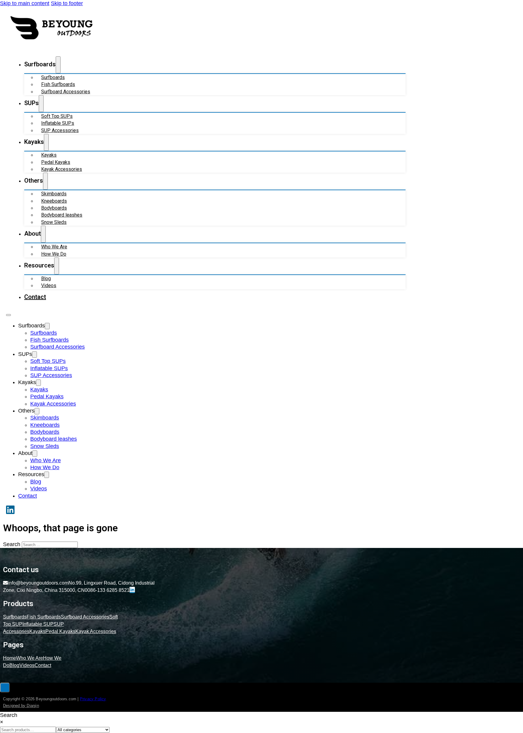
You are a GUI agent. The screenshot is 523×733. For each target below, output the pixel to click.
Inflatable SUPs (57, 123)
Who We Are (54, 247)
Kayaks (49, 155)
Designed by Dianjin (21, 705)
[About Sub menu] (43, 234)
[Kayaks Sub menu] (46, 142)
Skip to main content (24, 3)
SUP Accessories (60, 130)
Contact (35, 296)
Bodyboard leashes (61, 215)
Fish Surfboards (58, 84)
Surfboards (53, 77)
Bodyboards (54, 208)
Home (9, 658)
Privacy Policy (93, 699)
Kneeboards (54, 201)
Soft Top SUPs (57, 116)
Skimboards (54, 194)
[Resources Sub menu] (56, 265)
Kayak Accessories (61, 169)
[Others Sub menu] (45, 181)
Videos (48, 285)
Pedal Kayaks (55, 162)
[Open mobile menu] (8, 315)
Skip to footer (67, 3)
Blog (46, 278)
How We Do (53, 254)
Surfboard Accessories (65, 92)
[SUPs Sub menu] (41, 103)
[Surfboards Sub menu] (58, 64)
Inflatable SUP (38, 624)
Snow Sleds (54, 222)
